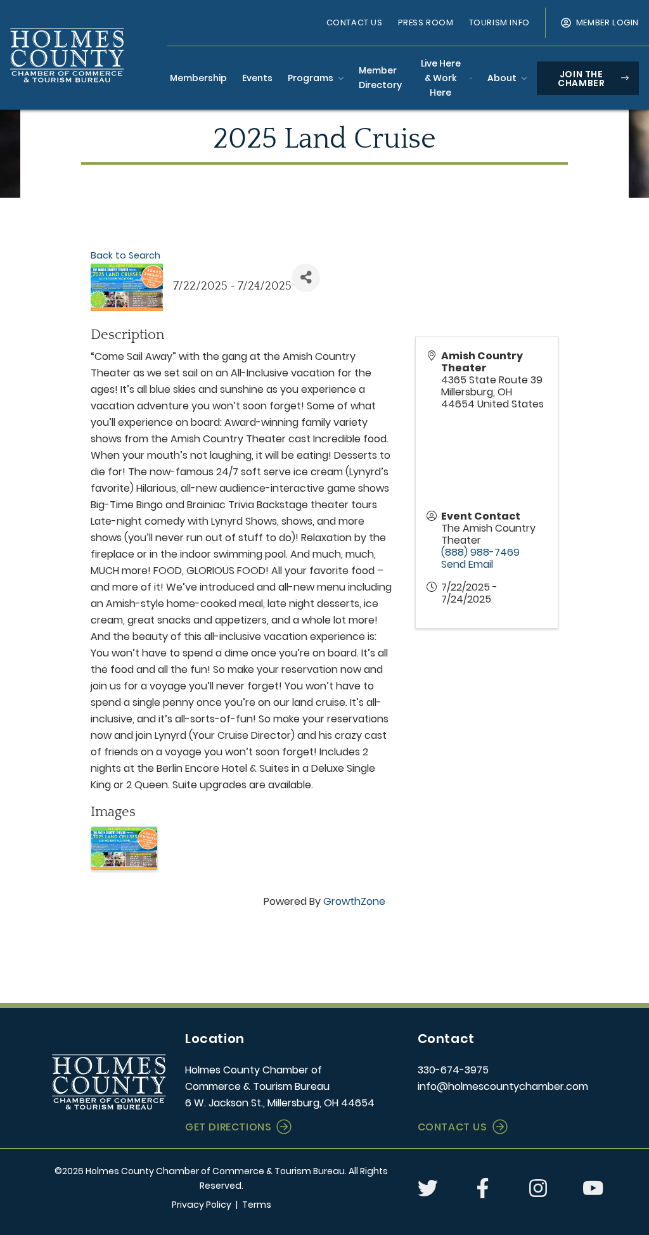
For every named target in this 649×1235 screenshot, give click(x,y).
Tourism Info (499, 22)
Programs (310, 78)
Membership (198, 78)
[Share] (306, 278)
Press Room (426, 22)
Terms (256, 1204)
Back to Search (125, 255)
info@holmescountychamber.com (503, 1086)
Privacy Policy (201, 1204)
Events (257, 78)
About (502, 78)
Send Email (467, 564)
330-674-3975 (453, 1070)
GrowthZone (354, 901)
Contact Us (354, 22)
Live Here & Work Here (441, 78)
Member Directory (380, 77)
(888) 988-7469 (480, 552)
